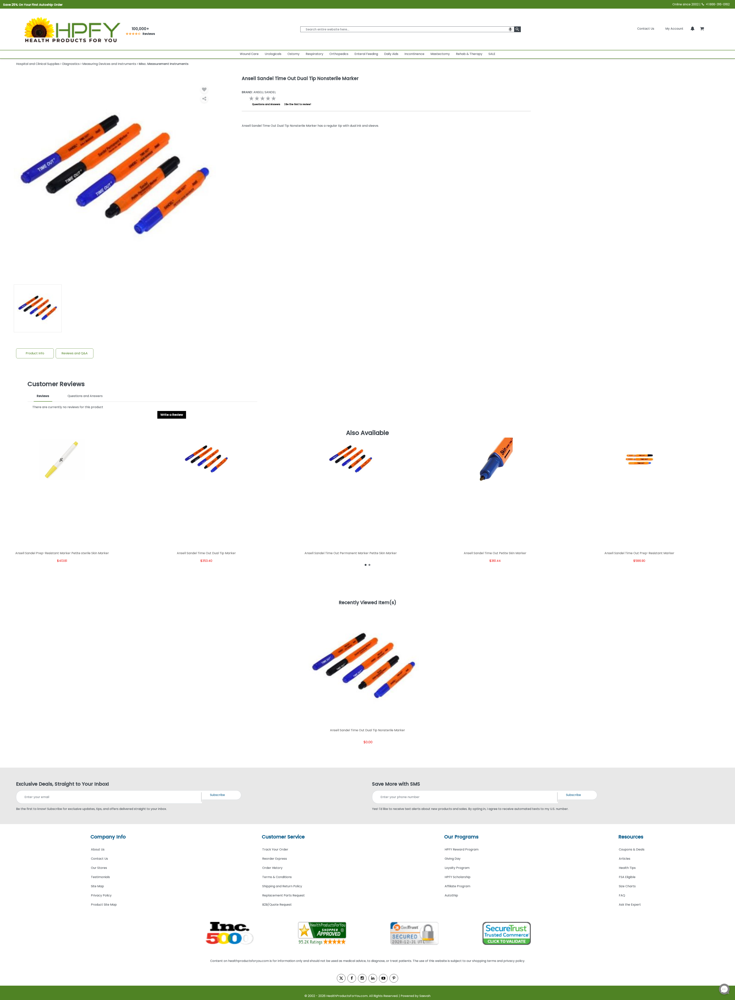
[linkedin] (372, 978)
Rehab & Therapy (469, 54)
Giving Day (453, 858)
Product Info (35, 353)
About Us (98, 849)
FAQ (622, 895)
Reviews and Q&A (74, 353)
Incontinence (414, 54)
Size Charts (627, 886)
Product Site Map (104, 904)
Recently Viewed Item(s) (367, 603)
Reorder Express (274, 858)
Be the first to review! (298, 104)
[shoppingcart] (702, 28)
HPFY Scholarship (457, 877)
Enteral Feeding (366, 54)
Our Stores (99, 868)
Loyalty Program (457, 868)
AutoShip (451, 895)
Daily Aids (391, 54)
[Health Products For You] (71, 29)
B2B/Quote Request (277, 904)
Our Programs (461, 836)
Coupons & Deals (631, 849)
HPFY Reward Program (462, 849)
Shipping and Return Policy (282, 886)
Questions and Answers (266, 104)
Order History (272, 868)
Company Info (108, 836)
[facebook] (351, 978)
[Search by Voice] (510, 29)
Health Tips (627, 868)
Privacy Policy (101, 895)
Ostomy (293, 54)
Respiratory (314, 54)
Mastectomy (440, 54)
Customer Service (283, 836)
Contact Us (645, 28)
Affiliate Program (457, 886)
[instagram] (362, 978)
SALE (491, 54)
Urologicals (273, 54)
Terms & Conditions (277, 877)
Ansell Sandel (259, 92)
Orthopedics (338, 54)
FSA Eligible (627, 877)
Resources (630, 836)
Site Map (97, 886)
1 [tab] (366, 565)
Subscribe (217, 795)
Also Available (367, 432)
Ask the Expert (630, 904)
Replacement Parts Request (283, 895)
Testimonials (100, 877)
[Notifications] (692, 28)
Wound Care (249, 54)
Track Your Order (275, 849)
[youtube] (383, 978)
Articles (624, 858)
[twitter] (341, 978)
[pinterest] (394, 978)
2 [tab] (369, 565)
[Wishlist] (204, 89)
